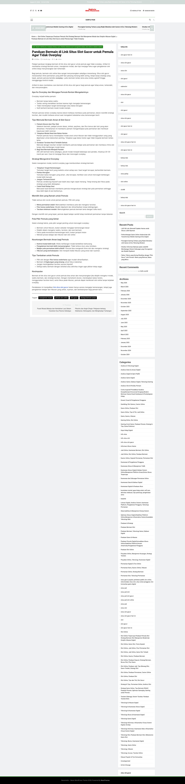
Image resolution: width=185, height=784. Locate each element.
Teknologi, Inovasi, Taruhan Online (132, 753)
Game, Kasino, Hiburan (128, 416)
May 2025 (124, 326)
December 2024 (126, 346)
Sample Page (90, 20)
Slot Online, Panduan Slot (129, 676)
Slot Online (124, 632)
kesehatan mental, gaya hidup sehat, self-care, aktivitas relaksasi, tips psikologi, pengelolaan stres (136, 493)
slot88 (123, 189)
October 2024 (125, 354)
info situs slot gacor (127, 442)
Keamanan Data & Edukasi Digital (131, 482)
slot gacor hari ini (126, 55)
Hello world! (144, 271)
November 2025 (126, 303)
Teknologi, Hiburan (127, 749)
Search (122, 213)
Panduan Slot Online (127, 550)
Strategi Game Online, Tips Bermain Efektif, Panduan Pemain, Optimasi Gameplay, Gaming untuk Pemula (135, 690)
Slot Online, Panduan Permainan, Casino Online (136, 672)
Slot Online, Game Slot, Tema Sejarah (133, 644)
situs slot (124, 70)
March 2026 (124, 287)
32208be (36, 59)
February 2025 (125, 338)
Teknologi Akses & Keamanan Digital (133, 715)
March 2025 (124, 334)
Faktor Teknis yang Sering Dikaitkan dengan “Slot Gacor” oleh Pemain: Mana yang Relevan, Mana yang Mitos (137, 257)
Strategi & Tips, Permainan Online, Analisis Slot (136, 684)
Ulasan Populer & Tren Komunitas (131, 757)
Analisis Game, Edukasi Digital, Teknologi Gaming (137, 382)
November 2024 (126, 350)
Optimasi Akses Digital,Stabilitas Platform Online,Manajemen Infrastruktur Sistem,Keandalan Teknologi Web (137, 517)
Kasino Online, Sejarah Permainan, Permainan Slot (137, 458)
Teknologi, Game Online (128, 745)
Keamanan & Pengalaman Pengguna (132, 462)
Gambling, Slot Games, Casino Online (133, 404)
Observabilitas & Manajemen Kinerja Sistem (135, 511)
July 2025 (124, 319)
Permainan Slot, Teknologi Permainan (133, 576)
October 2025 (125, 306)
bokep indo (124, 158)
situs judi (124, 588)
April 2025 (124, 330)
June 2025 (124, 322)
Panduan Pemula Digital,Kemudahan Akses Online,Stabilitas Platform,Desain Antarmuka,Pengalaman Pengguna (134, 543)
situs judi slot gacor (127, 596)
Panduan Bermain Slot (128, 527)
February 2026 (125, 291)
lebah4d (123, 499)
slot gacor (74, 298)
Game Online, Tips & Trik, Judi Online (132, 412)
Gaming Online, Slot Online (129, 420)
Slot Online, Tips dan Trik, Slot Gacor (132, 680)
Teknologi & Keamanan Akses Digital (133, 707)
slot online (124, 182)
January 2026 (125, 295)
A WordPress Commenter (129, 271)
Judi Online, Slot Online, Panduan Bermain (134, 454)
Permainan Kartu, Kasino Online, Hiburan (134, 568)
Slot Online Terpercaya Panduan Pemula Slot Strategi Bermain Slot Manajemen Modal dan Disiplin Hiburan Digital (67, 47)
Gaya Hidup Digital (127, 430)
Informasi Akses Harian (128, 446)
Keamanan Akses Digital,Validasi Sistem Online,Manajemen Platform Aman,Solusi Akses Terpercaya (136, 472)
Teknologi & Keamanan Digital (130, 711)
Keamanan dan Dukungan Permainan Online (135, 478)
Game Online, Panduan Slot (129, 408)
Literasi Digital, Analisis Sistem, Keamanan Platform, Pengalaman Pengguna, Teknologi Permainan (135, 505)
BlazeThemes (105, 780)
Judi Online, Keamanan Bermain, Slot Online (135, 450)
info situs (124, 434)
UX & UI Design (125, 765)
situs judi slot (125, 592)
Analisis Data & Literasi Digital (130, 370)
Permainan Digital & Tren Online (131, 564)
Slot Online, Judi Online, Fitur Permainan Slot (135, 648)
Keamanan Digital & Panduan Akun (132, 486)
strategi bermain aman (88, 298)
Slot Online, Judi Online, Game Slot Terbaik (134, 652)
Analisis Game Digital (128, 378)
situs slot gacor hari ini (128, 142)
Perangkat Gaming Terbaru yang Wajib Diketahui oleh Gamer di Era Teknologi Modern (78, 27)
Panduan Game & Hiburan (129, 537)
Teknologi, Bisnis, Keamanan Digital (132, 741)
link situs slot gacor (60, 287)
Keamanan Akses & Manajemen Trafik (133, 466)
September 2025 (126, 311)
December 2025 (126, 299)
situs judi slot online (127, 600)
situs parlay (124, 174)
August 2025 (125, 314)
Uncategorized (125, 761)
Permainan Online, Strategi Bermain (132, 572)
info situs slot (125, 438)
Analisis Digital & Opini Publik (130, 374)
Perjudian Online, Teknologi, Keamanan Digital (135, 560)
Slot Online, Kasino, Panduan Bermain (133, 656)
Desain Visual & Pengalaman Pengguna (133, 400)
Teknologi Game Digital (128, 719)
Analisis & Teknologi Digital (130, 366)
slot (122, 102)
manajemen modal (45, 298)
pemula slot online (61, 298)
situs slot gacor (126, 63)
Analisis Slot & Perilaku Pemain (131, 386)
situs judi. (124, 604)
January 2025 (125, 342)
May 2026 (124, 283)
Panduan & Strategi (127, 523)
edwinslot (124, 86)
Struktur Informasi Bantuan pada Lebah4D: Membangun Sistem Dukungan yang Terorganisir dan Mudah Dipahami (105, 2)
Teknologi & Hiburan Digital (129, 703)
